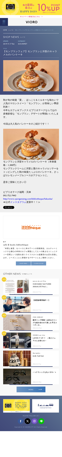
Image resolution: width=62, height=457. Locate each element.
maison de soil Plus (39, 281)
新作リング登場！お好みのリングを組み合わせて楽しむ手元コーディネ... (45, 322)
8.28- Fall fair (38, 356)
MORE (31, 389)
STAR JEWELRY (38, 317)
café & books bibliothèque (15, 244)
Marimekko (36, 353)
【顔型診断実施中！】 (41, 300)
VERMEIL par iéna (39, 335)
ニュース (10, 30)
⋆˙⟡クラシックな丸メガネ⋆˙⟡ (44, 372)
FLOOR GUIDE (39, 263)
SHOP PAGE (23, 263)
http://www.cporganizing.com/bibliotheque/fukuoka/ (28, 198)
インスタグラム (18, 202)
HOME (5, 30)
